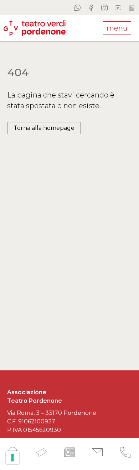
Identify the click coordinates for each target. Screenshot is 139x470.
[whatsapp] (77, 7)
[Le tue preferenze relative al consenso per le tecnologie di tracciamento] (12, 457)
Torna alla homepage (44, 128)
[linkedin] (131, 7)
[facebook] (91, 7)
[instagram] (104, 7)
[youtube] (118, 7)
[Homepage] (35, 28)
